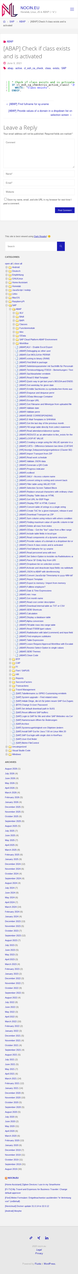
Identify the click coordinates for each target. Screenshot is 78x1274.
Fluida (37, 1263)
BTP (18, 659)
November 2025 (13, 812)
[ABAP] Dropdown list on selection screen (39, 564)
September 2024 (13, 878)
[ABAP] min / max (27, 594)
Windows (16, 754)
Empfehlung (18, 275)
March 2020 (11, 1136)
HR (17, 674)
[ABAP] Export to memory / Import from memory (42, 583)
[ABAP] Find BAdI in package (33, 362)
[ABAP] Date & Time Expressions (35, 590)
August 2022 (11, 997)
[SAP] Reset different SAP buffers (32, 712)
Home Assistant (19, 282)
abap (10, 68)
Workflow (23, 343)
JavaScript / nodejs (21, 290)
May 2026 (10, 783)
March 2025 (11, 850)
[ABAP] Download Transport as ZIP (36, 514)
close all (18, 263)
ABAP (22, 21)
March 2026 (11, 792)
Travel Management (25, 689)
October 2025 (11, 816)
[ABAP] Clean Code (28, 655)
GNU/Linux (17, 278)
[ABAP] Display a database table (35, 617)
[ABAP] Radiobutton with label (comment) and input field (46, 632)
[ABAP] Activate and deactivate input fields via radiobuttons (47, 568)
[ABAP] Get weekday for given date (36, 385)
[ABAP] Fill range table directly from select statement (44, 427)
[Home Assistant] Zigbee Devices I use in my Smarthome (32, 1184)
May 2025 (10, 840)
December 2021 (13, 1035)
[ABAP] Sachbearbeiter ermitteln (34, 374)
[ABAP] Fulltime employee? (32, 587)
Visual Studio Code (21, 750)
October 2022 (11, 988)
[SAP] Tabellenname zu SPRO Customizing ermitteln (41, 693)
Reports (20, 678)
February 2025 (12, 854)
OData (22, 335)
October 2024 (11, 873)
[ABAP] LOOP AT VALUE (31, 438)
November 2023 (13, 926)
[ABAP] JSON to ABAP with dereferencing (39, 571)
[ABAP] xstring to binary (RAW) (34, 358)
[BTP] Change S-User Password (31, 705)
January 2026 (11, 802)
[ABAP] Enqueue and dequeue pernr (36, 393)
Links (14, 294)
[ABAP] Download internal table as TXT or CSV (42, 606)
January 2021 (11, 1088)
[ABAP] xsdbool (26, 472)
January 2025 (11, 859)
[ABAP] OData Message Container (36, 396)
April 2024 (10, 902)
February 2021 (12, 1083)
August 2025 (11, 826)
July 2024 (9, 888)
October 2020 (11, 1102)
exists (56, 68)
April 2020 (10, 1131)
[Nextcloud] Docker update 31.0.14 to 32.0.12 (27, 1206)
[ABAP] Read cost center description (37, 602)
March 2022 (11, 1021)
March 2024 (11, 907)
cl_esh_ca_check (33, 68)
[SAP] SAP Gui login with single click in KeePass (39, 735)
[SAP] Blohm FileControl (27, 743)
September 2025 (13, 821)
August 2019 (11, 1169)
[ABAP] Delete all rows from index (35, 526)
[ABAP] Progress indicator (32, 469)
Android (16, 267)
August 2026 (11, 768)
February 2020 (12, 1140)
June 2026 (10, 778)
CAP (18, 663)
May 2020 (10, 1126)
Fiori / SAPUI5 (22, 670)
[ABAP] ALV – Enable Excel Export (35, 347)
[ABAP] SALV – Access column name (37, 476)
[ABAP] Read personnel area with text (37, 552)
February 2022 (12, 1026)
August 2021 (11, 1054)
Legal (39, 1249)
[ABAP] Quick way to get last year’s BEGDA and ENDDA (46, 381)
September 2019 (13, 1164)
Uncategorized (19, 746)
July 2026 (9, 773)
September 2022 (13, 993)
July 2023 (9, 945)
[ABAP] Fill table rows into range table (37, 625)
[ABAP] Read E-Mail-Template (33, 377)
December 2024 (13, 864)
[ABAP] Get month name (31, 598)
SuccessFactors (24, 682)
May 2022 (10, 1012)
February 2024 (12, 911)
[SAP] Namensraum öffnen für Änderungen (36, 720)
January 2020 (11, 1145)
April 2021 (10, 1074)
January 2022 (11, 1031)
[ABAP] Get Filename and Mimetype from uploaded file (45, 404)
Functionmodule (27, 328)
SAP (12, 21)
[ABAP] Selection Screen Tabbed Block (38, 488)
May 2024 (10, 897)
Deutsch (16, 271)
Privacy (39, 1253)
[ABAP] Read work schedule (33, 457)
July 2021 (9, 1059)
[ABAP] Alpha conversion (31, 621)
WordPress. (50, 1263)
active (18, 68)
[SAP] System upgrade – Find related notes (37, 697)
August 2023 (11, 940)
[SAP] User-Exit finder (26, 739)
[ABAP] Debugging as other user (35, 351)
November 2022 (13, 983)
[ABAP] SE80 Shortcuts (30, 609)
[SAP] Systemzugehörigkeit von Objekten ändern (39, 727)
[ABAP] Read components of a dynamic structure (43, 537)
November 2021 (13, 1040)
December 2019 (13, 1150)
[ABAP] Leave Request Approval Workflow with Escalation (47, 644)
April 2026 (10, 788)
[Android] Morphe (13, 1211)
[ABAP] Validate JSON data (32, 461)
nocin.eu (30, 7)
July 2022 (9, 1002)
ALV (21, 313)
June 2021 (10, 1064)
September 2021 (13, 1050)
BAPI (21, 320)
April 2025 (10, 845)
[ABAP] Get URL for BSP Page (34, 499)
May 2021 (10, 1069)
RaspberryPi (18, 301)
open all (8, 263)
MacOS (16, 297)
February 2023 (12, 969)
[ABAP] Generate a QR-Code (33, 465)
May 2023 (10, 954)
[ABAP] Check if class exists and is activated (41, 545)
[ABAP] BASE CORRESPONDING (36, 415)
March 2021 (11, 1078)
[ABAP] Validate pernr (29, 412)
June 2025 (10, 835)
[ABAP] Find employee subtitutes (35, 636)
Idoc (21, 332)
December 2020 (13, 1093)
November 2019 (13, 1155)
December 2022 (13, 978)
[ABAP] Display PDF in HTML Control (37, 503)
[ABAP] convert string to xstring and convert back (43, 480)
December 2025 (13, 807)
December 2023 (13, 921)
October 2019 (11, 1159)
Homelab (16, 286)
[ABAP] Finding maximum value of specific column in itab (46, 522)
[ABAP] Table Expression (31, 640)
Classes (23, 324)
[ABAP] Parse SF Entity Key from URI (37, 560)
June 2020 (10, 1121)
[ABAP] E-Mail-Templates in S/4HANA (37, 419)
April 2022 (10, 1016)
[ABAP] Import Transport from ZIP (35, 453)
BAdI (21, 316)
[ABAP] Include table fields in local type (38, 533)
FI (17, 667)
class (48, 68)
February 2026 (12, 797)
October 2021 (11, 1045)
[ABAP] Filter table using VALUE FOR (37, 484)
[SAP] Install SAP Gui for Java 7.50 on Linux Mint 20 (41, 731)
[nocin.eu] (10, 9)
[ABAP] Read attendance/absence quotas (39, 431)
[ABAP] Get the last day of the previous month (41, 423)
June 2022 (10, 1007)
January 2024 (11, 916)
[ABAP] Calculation (28, 613)
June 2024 (10, 892)
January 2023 (11, 974)
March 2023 (11, 964)
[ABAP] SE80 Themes (30, 651)
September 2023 (13, 935)
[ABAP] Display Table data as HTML (36, 495)
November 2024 (13, 869)
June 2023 (10, 950)
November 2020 (13, 1097)
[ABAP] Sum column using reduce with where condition (45, 518)
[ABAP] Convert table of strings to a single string (42, 507)
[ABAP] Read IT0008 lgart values (35, 628)
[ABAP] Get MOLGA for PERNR (34, 354)
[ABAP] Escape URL (29, 400)
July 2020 (9, 1117)
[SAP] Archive (22, 724)
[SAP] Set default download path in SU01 (35, 708)
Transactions (22, 686)
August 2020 (11, 1112)
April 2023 (10, 959)
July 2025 (9, 831)
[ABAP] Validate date (29, 408)
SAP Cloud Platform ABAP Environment (38, 339)
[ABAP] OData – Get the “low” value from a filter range (45, 530)
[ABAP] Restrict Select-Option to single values (41, 648)
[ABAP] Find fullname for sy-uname (36, 549)
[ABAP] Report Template (31, 579)
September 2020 (13, 1107)
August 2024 (11, 883)
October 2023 (11, 931)
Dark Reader (40, 236)
